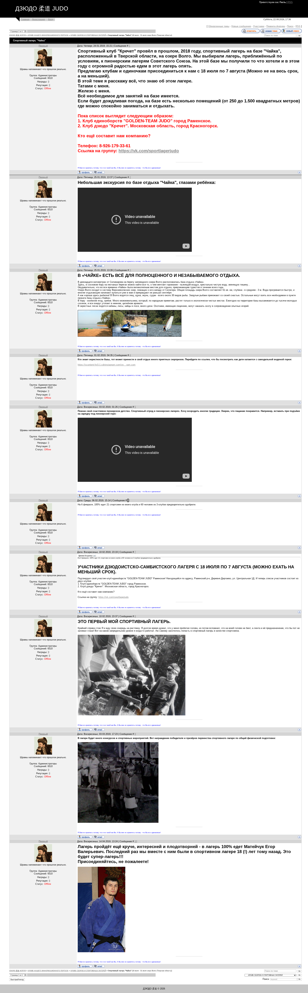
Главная (25, 19)
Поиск (290, 26)
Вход (50, 19)
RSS (290, 2)
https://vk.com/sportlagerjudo (149, 150)
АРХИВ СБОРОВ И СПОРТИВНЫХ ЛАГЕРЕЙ (88, 35)
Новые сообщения (241, 26)
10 (136, 841)
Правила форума (275, 26)
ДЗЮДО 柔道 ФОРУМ (17, 35)
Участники (258, 26)
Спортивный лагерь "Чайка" (119, 35)
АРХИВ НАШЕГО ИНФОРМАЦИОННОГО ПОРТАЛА (48, 35)
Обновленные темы (218, 26)
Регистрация (38, 19)
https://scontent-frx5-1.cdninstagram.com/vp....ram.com (106, 364)
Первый (43, 46)
